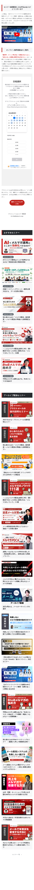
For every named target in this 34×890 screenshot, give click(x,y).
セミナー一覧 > (17, 854)
